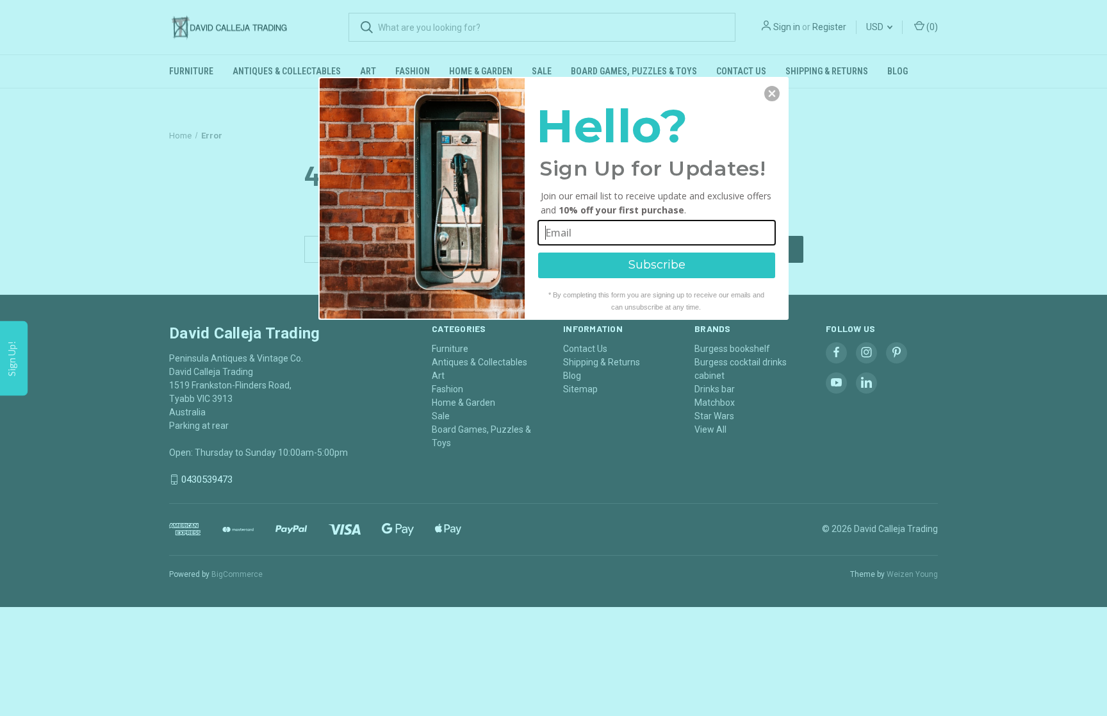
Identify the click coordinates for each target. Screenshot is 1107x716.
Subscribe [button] (656, 265)
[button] (772, 93)
